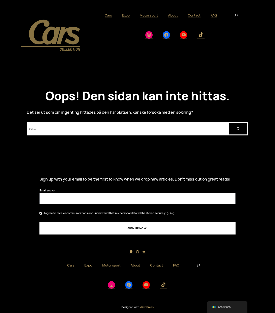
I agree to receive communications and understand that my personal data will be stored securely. (109, 213)
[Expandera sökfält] (236, 15)
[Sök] (238, 128)
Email (47, 190)
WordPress (147, 307)
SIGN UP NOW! (137, 228)
